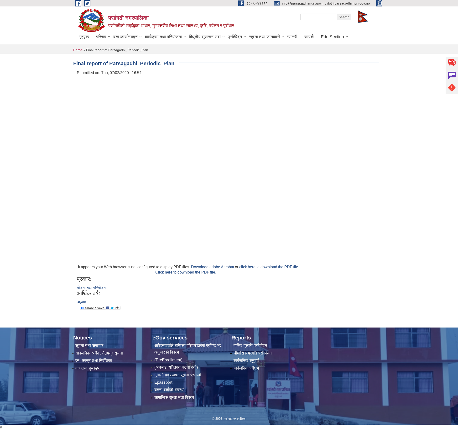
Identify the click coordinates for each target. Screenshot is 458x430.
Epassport (163, 382)
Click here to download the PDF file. (185, 272)
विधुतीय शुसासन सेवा (205, 36)
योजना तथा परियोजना (92, 288)
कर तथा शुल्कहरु (87, 368)
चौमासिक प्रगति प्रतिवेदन (253, 353)
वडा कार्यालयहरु (125, 36)
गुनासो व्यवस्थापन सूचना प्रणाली (177, 375)
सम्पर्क (309, 36)
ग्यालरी (292, 36)
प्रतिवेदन (235, 36)
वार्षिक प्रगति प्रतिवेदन (250, 345)
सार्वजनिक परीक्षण (246, 368)
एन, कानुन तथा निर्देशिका (93, 360)
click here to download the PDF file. (269, 267)
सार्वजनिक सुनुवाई (246, 360)
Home (77, 50)
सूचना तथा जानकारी (264, 36)
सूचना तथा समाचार (89, 345)
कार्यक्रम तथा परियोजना (163, 36)
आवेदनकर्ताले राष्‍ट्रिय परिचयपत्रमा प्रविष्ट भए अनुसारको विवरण (187, 349)
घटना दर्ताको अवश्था (169, 389)
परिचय (101, 36)
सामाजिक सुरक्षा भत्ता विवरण (174, 397)
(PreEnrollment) (168, 360)
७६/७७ (81, 302)
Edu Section (332, 36)
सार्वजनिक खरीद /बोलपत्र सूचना (99, 353)
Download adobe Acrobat (213, 267)
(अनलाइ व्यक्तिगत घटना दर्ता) (176, 367)
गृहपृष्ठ (84, 36)
